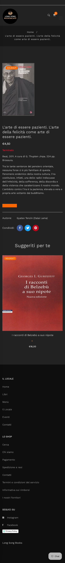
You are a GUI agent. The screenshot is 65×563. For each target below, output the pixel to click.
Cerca (5, 444)
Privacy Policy (11, 531)
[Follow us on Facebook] (20, 228)
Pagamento (8, 459)
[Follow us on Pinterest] (35, 228)
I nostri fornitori (11, 497)
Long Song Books (12, 542)
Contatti (6, 424)
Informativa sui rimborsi (16, 490)
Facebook (12, 525)
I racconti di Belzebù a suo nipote (32, 335)
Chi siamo (8, 452)
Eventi (6, 417)
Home (30, 32)
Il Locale (7, 409)
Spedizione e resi (12, 467)
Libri (4, 394)
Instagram (12, 517)
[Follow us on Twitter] (28, 228)
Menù (5, 402)
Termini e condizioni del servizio (20, 482)
